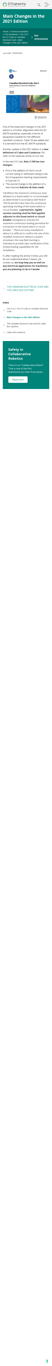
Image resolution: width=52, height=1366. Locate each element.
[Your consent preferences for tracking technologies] (47, 1361)
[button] (39, 37)
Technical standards (19, 31)
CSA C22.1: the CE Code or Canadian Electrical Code (16, 37)
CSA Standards (10, 34)
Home (5, 31)
